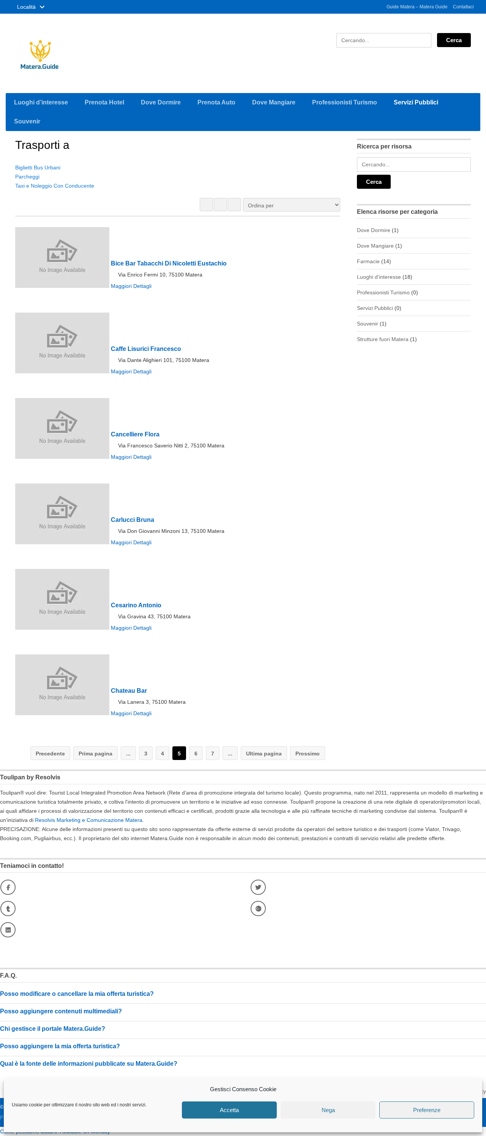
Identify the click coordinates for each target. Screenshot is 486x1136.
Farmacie (368, 261)
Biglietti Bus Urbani (37, 167)
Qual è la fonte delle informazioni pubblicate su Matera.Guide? (88, 1063)
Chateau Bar (129, 690)
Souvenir (27, 121)
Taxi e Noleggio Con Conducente (54, 186)
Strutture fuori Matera (383, 339)
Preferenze (426, 1110)
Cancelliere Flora (135, 434)
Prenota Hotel (104, 102)
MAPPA (234, 204)
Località (27, 7)
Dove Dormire (161, 102)
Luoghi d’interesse (41, 102)
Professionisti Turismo (344, 102)
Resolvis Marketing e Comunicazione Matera (88, 820)
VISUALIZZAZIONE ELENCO (220, 204)
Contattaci (463, 6)
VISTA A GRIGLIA (206, 204)
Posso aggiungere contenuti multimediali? (61, 1011)
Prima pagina (95, 753)
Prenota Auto (216, 102)
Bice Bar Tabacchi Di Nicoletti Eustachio (169, 263)
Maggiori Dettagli (131, 286)
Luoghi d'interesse (379, 277)
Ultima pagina (264, 753)
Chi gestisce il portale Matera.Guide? (52, 1028)
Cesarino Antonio (136, 605)
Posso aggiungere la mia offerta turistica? (60, 1046)
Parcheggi (27, 177)
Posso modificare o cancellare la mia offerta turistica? (77, 994)
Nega (328, 1110)
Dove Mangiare (273, 102)
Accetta (229, 1110)
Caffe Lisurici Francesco (146, 349)
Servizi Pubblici (416, 102)
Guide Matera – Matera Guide (417, 6)
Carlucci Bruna (132, 520)
